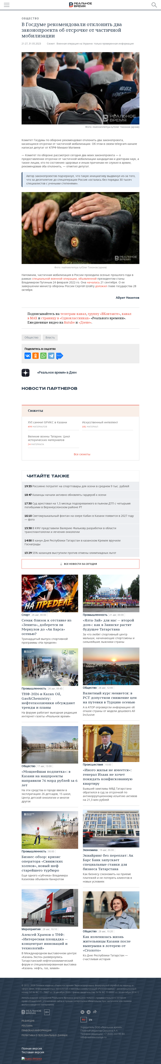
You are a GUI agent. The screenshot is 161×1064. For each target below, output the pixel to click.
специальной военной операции (54, 278)
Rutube (69, 322)
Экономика (90, 850)
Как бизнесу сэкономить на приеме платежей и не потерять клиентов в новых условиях (108, 868)
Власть (50, 337)
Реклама (27, 1025)
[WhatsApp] (43, 356)
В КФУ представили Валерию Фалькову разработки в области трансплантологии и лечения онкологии (70, 530)
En (90, 1019)
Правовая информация (36, 1030)
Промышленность (34, 688)
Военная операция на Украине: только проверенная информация (95, 43)
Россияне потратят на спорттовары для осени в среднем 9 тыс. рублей (77, 486)
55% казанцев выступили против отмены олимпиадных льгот (70, 553)
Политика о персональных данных (45, 1035)
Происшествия (93, 764)
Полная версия (32, 1048)
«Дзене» (85, 322)
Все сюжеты (82, 454)
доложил (101, 286)
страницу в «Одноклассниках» (65, 318)
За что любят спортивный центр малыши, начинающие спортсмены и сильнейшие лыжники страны (108, 631)
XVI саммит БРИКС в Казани (47, 424)
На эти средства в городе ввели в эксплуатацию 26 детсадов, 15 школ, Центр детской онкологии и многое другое (49, 786)
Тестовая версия (33, 1052)
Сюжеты (35, 410)
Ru (83, 1019)
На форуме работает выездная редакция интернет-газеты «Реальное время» (49, 705)
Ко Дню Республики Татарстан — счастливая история (107, 947)
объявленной (87, 278)
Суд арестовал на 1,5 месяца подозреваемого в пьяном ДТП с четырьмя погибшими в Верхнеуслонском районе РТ (78, 505)
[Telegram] (51, 356)
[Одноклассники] (35, 356)
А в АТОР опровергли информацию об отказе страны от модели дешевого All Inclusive (110, 704)
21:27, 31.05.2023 (31, 43)
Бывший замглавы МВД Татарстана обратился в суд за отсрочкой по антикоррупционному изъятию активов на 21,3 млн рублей (110, 785)
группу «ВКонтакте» (104, 314)
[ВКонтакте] (28, 356)
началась (93, 282)
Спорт (26, 614)
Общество (30, 18)
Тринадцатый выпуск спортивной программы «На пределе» (46, 631)
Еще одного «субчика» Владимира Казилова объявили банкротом (45, 867)
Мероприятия (31, 929)
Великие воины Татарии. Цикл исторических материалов (49, 440)
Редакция (28, 1021)
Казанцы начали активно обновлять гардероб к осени (65, 495)
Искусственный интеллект (100, 424)
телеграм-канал (73, 314)
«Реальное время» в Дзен (57, 372)
